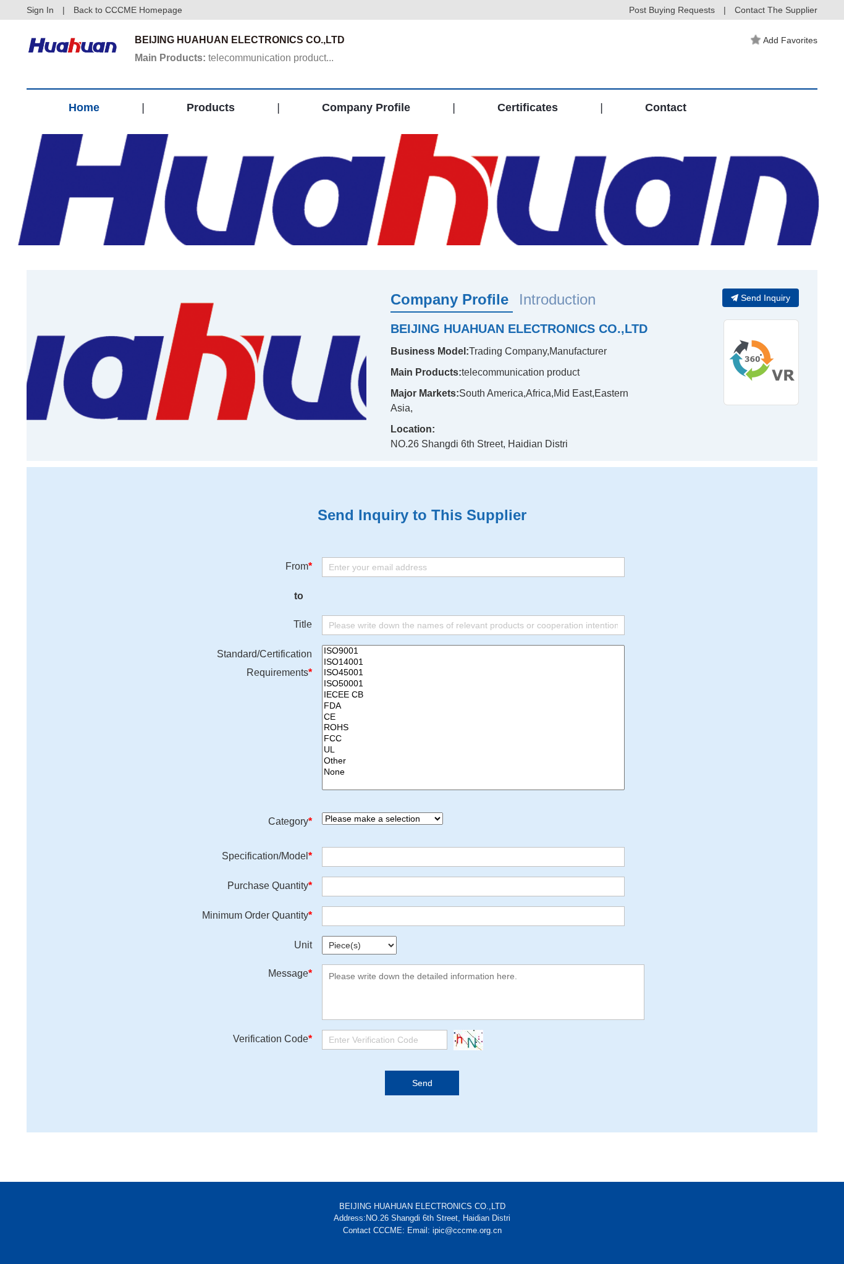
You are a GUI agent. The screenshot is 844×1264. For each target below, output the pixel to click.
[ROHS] (473, 727)
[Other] (473, 761)
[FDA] (473, 706)
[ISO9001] (473, 651)
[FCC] (473, 738)
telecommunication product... (234, 58)
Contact (665, 107)
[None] (473, 772)
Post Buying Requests (672, 10)
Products (211, 107)
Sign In (40, 10)
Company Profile (366, 107)
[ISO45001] (473, 672)
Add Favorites (790, 40)
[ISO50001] (473, 683)
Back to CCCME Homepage (128, 10)
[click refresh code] (465, 1040)
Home (84, 107)
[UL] (473, 750)
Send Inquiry (765, 298)
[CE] (473, 717)
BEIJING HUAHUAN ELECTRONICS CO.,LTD (519, 328)
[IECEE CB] (473, 695)
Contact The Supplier (776, 10)
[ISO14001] (473, 662)
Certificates (527, 107)
